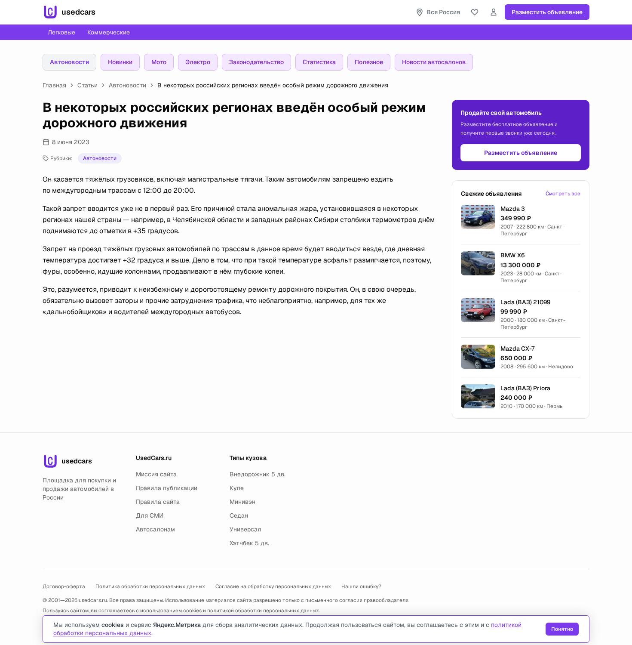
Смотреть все (563, 193)
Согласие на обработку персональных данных (273, 586)
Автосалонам (155, 529)
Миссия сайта (156, 474)
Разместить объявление (547, 12)
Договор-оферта (64, 586)
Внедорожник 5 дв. (257, 474)
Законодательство (256, 62)
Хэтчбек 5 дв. (249, 543)
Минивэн (242, 502)
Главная (54, 85)
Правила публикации (166, 488)
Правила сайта (158, 502)
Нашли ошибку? (361, 586)
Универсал (245, 529)
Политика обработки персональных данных (150, 586)
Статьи (87, 85)
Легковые (61, 32)
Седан (239, 515)
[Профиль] (493, 12)
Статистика (319, 62)
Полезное (369, 62)
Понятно (562, 629)
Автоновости (69, 62)
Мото (158, 62)
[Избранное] (474, 12)
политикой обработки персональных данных (263, 610)
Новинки (120, 62)
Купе (237, 488)
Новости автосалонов (434, 62)
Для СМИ (149, 515)
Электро (197, 62)
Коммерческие (108, 32)
